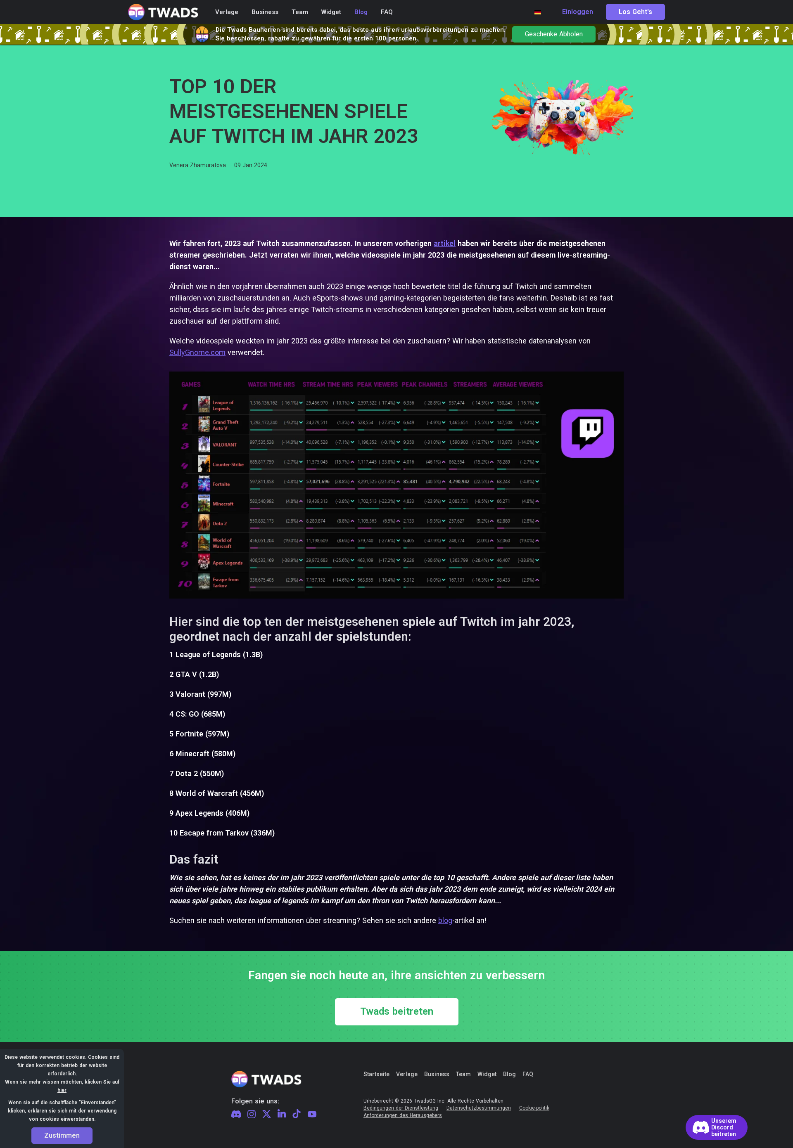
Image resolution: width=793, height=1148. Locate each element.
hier (61, 1090)
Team (463, 1074)
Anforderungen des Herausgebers (402, 1115)
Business (436, 1074)
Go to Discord (717, 1127)
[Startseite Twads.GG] (163, 12)
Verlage (407, 1074)
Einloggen (577, 12)
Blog (509, 1074)
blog (445, 920)
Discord (236, 1114)
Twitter (266, 1114)
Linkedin (282, 1114)
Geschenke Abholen (554, 34)
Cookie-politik (534, 1108)
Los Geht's (635, 12)
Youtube (312, 1114)
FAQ (527, 1074)
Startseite (376, 1074)
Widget (486, 1074)
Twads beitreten (396, 1012)
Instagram (251, 1114)
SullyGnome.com (197, 352)
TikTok (296, 1114)
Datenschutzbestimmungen (478, 1108)
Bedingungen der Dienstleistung (400, 1108)
